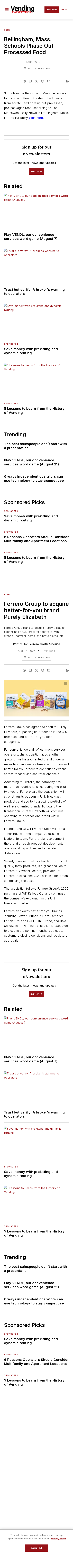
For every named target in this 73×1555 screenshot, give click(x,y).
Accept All (36, 1548)
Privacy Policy (58, 1538)
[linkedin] (30, 81)
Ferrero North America (44, 644)
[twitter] (36, 81)
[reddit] (42, 81)
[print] (67, 81)
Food (7, 30)
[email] (48, 81)
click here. (36, 117)
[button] (6, 9)
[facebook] (24, 81)
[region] (36, 1542)
